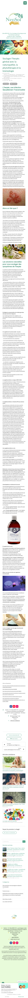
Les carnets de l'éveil (7, 901)
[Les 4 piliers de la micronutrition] (14, 814)
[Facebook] (11, 706)
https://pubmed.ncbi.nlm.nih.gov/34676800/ (10, 689)
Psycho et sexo (6, 891)
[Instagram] (17, 706)
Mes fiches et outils (7, 899)
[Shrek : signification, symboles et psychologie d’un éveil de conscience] (5, 855)
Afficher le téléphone (15, 720)
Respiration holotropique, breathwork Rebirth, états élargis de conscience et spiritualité (13, 894)
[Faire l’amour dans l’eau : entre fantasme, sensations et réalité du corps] (5, 849)
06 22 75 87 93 (15, 937)
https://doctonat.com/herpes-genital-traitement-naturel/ (12, 696)
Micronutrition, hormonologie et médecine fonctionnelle (12, 886)
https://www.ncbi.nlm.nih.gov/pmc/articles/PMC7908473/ (12, 691)
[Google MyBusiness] (14, 706)
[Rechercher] (24, 841)
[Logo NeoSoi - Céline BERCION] (14, 31)
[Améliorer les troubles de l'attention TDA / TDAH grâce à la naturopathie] (14, 797)
